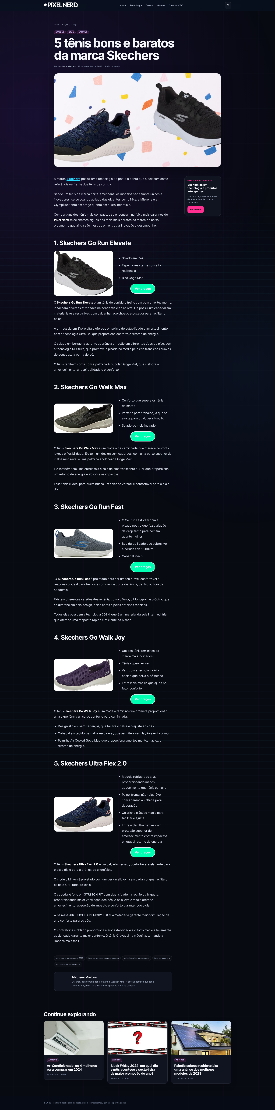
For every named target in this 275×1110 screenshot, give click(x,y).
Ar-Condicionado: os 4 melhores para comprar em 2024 (72, 1068)
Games (161, 5)
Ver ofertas (195, 209)
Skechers (73, 179)
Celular (150, 5)
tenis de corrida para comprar (136, 958)
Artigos (65, 24)
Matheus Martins (67, 66)
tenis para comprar (162, 958)
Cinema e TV (176, 5)
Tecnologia (136, 5)
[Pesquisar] (228, 5)
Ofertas (82, 32)
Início (56, 24)
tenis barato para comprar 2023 (69, 958)
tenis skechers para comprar (68, 964)
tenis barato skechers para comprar (103, 958)
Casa (123, 5)
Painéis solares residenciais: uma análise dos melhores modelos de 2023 (196, 1069)
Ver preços (143, 289)
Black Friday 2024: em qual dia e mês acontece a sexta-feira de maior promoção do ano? (134, 1069)
